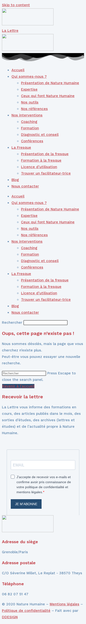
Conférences (32, 141)
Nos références (34, 109)
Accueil (17, 70)
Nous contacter (25, 186)
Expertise (29, 89)
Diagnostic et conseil (40, 134)
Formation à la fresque (41, 160)
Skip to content (16, 5)
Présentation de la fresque (45, 154)
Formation (30, 128)
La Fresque (21, 147)
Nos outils (29, 102)
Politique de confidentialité (26, 610)
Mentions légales (64, 604)
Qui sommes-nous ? (29, 76)
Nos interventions (27, 115)
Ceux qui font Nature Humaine (48, 96)
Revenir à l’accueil (18, 386)
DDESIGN (10, 617)
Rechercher (12, 322)
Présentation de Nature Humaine (50, 83)
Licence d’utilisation (39, 167)
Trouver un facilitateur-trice (46, 173)
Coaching (29, 122)
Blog (15, 180)
